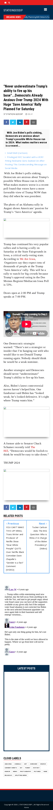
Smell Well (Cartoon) (17, 153)
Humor (7, 771)
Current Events (11, 768)
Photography (25, 771)
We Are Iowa (27, 258)
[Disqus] (26, 620)
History (36, 768)
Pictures (37, 771)
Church (43, 764)
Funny (27, 768)
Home (26, 807)
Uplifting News (21, 775)
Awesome (33, 764)
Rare (45, 771)
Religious (8, 775)
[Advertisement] (26, 51)
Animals (18, 764)
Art (25, 764)
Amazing (8, 764)
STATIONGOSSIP (13, 10)
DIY (21, 768)
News (15, 771)
